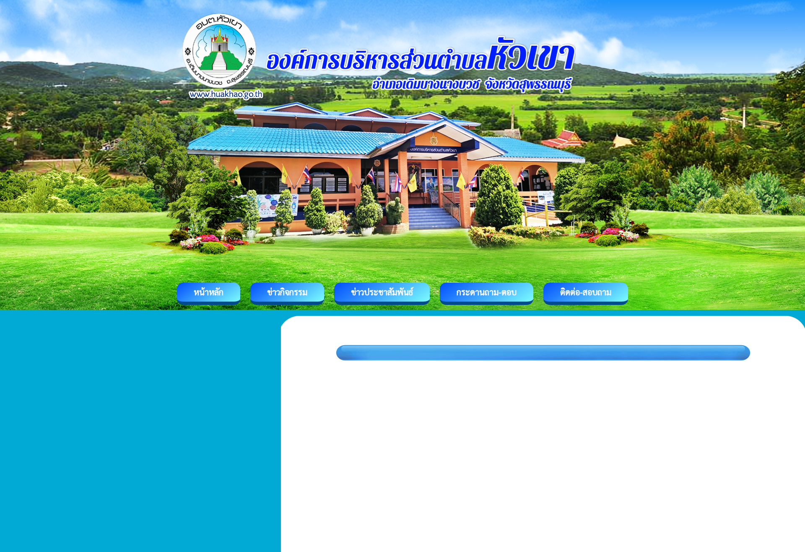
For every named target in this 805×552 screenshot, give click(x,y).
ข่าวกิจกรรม (287, 291)
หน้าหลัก (208, 291)
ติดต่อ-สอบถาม (585, 291)
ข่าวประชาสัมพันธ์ (382, 291)
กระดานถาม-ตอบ (487, 291)
